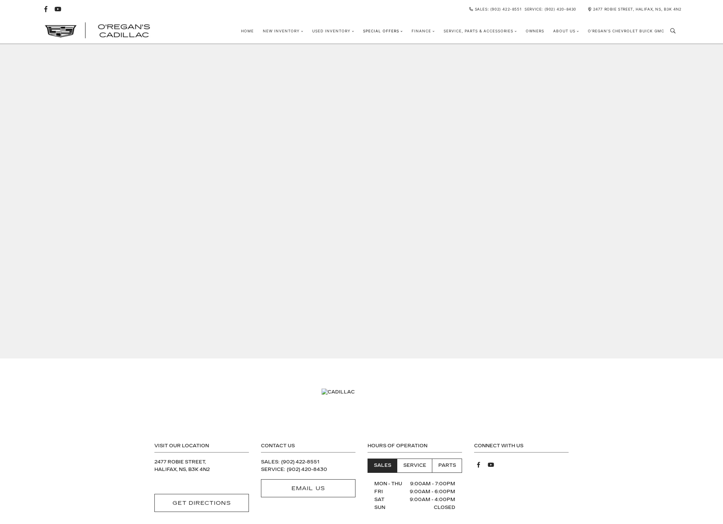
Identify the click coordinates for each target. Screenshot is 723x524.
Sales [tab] (382, 465)
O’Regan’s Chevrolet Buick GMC (626, 31)
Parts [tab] (447, 465)
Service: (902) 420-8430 (550, 9)
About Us (564, 31)
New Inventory (281, 31)
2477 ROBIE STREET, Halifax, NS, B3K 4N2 (637, 9)
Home (247, 31)
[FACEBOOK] (45, 9)
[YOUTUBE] (58, 9)
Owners (535, 31)
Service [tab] (414, 465)
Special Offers (381, 31)
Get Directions (201, 503)
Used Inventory (331, 31)
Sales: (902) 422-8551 (498, 9)
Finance (421, 31)
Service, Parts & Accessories (478, 31)
